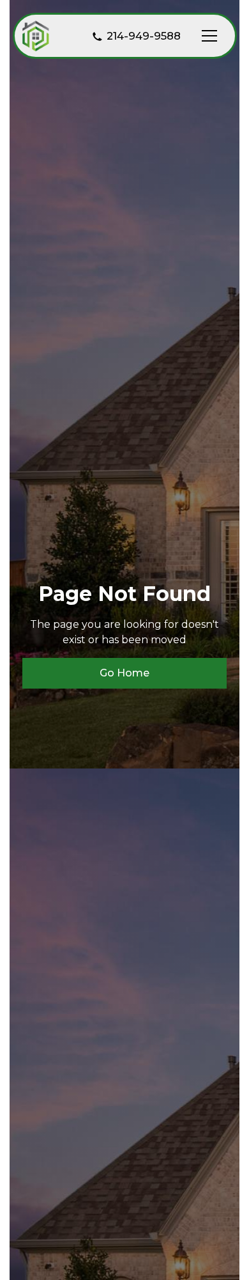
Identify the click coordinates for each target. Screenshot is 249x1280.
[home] (36, 36)
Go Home (124, 673)
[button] (207, 35)
